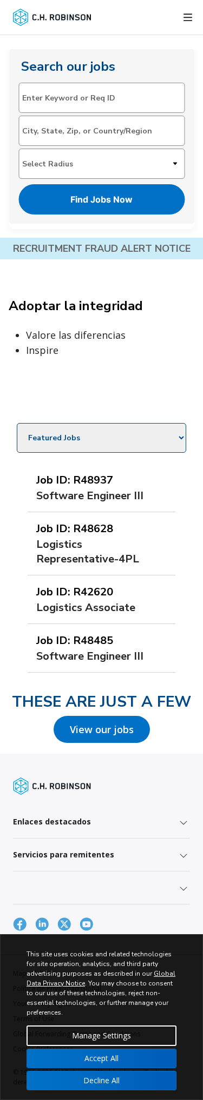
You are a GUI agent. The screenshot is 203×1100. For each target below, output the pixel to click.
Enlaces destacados (52, 821)
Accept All (101, 1058)
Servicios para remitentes (63, 854)
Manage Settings (101, 1035)
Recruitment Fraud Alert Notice (102, 248)
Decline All (101, 1080)
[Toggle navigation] (188, 17)
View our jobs (102, 729)
